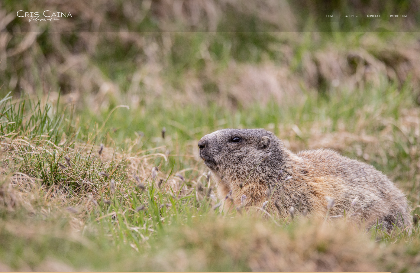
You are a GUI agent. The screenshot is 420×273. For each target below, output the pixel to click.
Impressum (398, 16)
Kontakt (374, 16)
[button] (210, 136)
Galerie (349, 16)
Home (330, 16)
